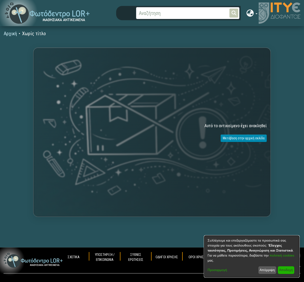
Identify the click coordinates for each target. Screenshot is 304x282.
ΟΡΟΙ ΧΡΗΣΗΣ (198, 257)
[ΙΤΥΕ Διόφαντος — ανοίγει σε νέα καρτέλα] (279, 13)
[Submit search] (233, 13)
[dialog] (251, 256)
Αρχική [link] (10, 33)
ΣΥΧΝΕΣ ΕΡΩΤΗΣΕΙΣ (135, 257)
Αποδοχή (286, 270)
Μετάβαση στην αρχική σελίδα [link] (244, 138)
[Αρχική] (33, 260)
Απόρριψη (267, 270)
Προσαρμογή (217, 270)
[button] (47, 13)
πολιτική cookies (282, 255)
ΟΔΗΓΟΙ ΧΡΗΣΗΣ (167, 257)
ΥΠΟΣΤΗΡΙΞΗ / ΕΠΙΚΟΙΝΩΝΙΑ (104, 257)
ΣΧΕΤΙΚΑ (74, 257)
